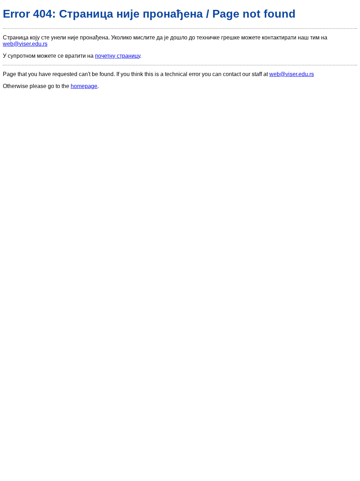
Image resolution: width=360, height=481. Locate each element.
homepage (84, 86)
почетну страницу (117, 56)
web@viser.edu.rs (25, 44)
